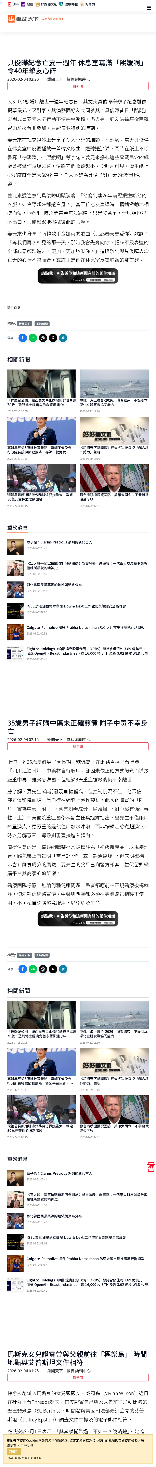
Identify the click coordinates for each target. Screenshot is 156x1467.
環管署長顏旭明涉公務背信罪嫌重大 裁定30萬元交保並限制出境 (40, 497)
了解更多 (27, 1445)
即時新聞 (42, 324)
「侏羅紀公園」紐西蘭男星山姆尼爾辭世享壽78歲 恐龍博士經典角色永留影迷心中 (41, 402)
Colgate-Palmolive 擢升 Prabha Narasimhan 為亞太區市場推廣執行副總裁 (85, 627)
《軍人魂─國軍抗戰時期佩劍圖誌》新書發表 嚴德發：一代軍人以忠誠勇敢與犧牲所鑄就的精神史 (87, 565)
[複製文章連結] (63, 338)
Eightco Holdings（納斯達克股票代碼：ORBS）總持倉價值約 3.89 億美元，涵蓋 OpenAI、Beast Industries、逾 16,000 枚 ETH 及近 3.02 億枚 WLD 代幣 (87, 651)
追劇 (29, 4)
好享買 (90, 4)
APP (16, 4)
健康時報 (71, 4)
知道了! (14, 1451)
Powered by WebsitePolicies (24, 1457)
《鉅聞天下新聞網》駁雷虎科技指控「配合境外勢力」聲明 (114, 449)
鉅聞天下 (24, 324)
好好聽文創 (48, 4)
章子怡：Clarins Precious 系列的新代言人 (59, 542)
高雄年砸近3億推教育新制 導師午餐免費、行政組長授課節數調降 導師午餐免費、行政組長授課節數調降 (41, 452)
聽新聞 (78, 86)
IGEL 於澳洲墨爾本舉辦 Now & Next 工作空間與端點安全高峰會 (76, 606)
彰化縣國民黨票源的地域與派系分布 (54, 584)
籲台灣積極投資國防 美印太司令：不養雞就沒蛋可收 (114, 497)
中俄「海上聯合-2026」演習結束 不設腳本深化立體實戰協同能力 (114, 402)
